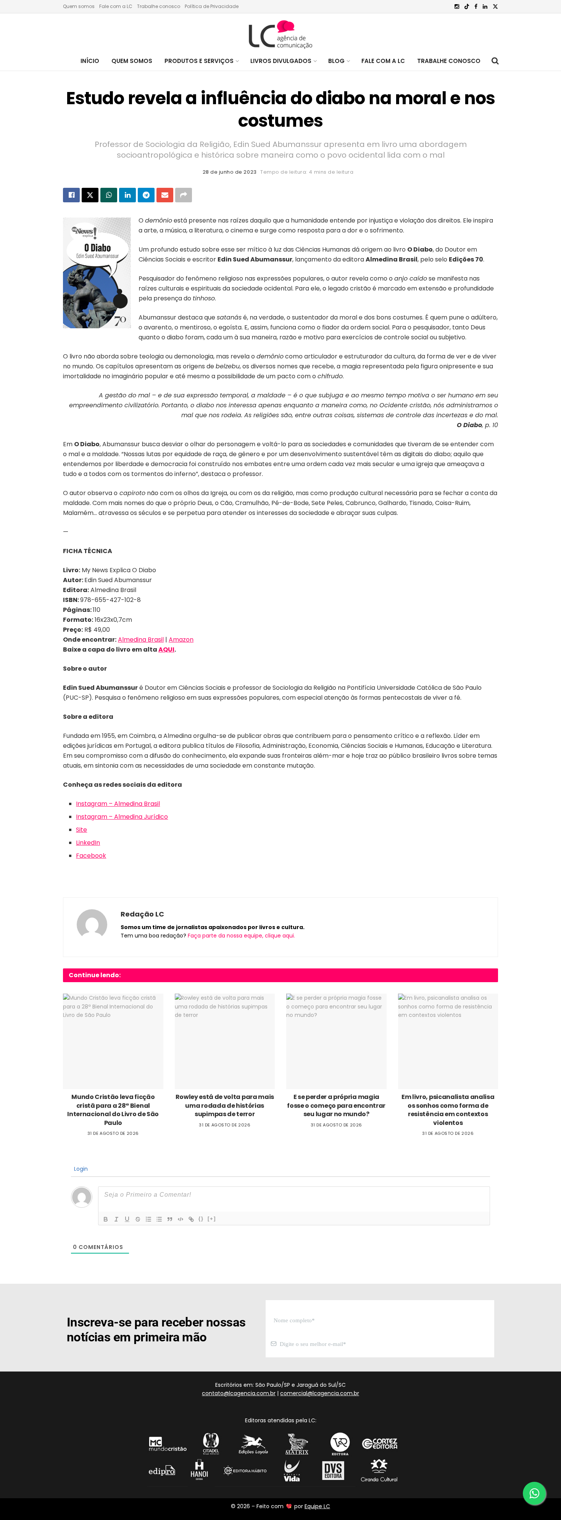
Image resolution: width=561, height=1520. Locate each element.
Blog (336, 61)
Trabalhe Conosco (448, 61)
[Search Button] (495, 61)
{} (201, 1218)
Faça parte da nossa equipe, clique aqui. (241, 935)
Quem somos (79, 6)
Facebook (91, 855)
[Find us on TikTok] (466, 6)
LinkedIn (88, 842)
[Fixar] (137, 1219)
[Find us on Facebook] (475, 6)
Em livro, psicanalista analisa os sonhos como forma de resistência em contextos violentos (447, 1109)
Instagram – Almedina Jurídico (122, 816)
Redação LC (142, 914)
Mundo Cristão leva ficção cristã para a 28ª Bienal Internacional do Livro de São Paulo (113, 1109)
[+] (212, 1218)
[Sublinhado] (127, 1219)
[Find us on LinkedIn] (485, 6)
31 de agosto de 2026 (113, 1133)
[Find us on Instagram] (457, 6)
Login (80, 1169)
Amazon (181, 639)
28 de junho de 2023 (230, 172)
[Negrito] (105, 1219)
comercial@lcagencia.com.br (319, 1393)
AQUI (166, 649)
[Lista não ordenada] (159, 1219)
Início (90, 61)
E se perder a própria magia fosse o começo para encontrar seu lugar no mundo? (336, 1105)
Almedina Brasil (141, 639)
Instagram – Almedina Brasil (118, 803)
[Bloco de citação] (169, 1219)
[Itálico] (116, 1219)
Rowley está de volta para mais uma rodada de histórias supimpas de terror (225, 1105)
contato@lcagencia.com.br (239, 1393)
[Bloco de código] (180, 1219)
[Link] (191, 1219)
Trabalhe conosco (158, 6)
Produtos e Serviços (199, 61)
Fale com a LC (115, 6)
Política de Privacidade (212, 6)
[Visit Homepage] (280, 32)
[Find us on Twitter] (495, 6)
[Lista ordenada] (148, 1219)
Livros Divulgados (280, 61)
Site (81, 829)
